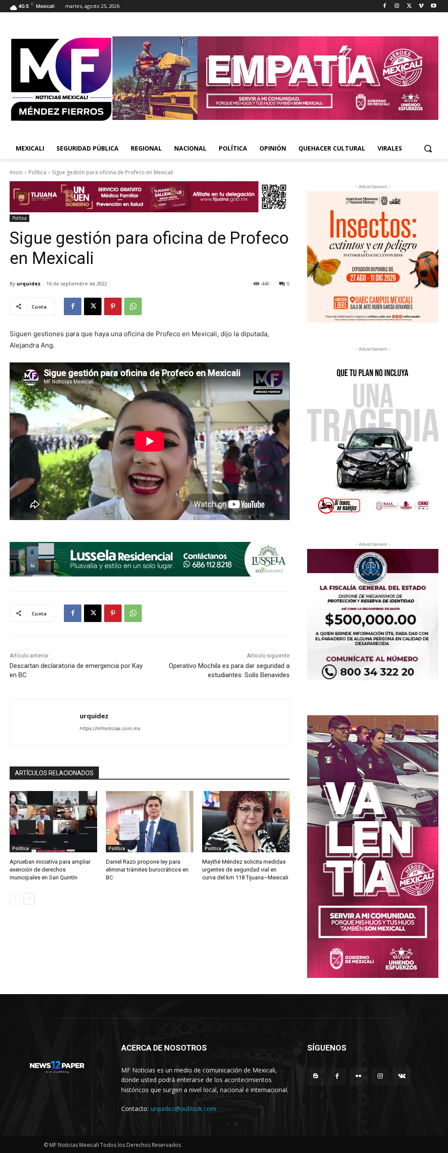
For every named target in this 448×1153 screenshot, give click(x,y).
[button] (427, 148)
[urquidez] (44, 722)
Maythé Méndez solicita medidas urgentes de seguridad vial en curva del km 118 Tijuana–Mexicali (245, 869)
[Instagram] (397, 6)
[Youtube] (433, 6)
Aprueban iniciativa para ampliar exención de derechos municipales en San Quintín (50, 869)
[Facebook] (385, 6)
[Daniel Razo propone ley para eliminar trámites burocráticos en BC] (149, 821)
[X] (409, 6)
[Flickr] (358, 1076)
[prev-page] (15, 898)
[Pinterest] (113, 306)
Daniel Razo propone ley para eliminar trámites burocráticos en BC (147, 869)
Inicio (16, 172)
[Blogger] (315, 1076)
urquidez (29, 283)
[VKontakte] (401, 1076)
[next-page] (29, 898)
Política (37, 172)
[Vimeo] (421, 6)
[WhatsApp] (133, 306)
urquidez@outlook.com (183, 1108)
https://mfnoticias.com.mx (110, 728)
